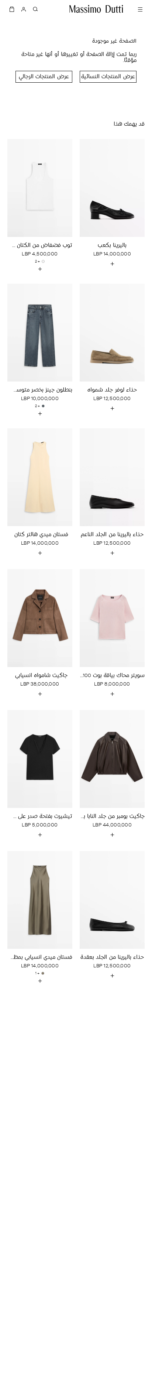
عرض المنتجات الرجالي (44, 77)
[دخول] (23, 8)
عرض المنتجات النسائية (108, 77)
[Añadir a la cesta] (112, 263)
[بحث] (35, 8)
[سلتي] (11, 8)
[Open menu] (140, 8)
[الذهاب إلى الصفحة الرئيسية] (96, 9)
